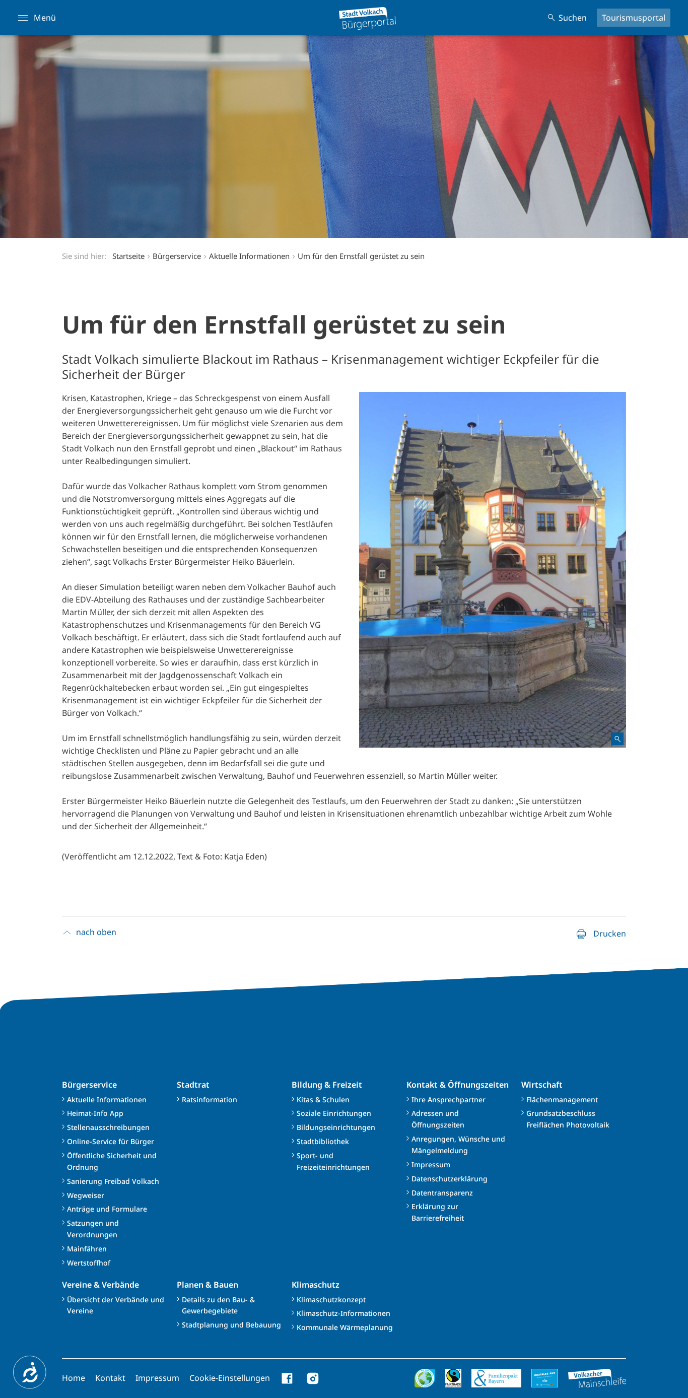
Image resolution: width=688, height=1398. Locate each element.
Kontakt (110, 1377)
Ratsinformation (209, 1099)
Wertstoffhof (88, 1263)
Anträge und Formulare (107, 1209)
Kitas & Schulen (323, 1099)
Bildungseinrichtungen (336, 1127)
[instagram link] (312, 1378)
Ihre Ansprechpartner (448, 1099)
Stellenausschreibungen (108, 1127)
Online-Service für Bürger (110, 1141)
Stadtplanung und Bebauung (231, 1324)
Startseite (128, 256)
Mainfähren (87, 1248)
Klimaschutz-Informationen (343, 1313)
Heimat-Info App (95, 1113)
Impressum (430, 1164)
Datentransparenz (442, 1192)
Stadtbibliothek (323, 1141)
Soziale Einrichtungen (334, 1113)
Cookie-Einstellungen (229, 1377)
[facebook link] (287, 1378)
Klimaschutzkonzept (331, 1299)
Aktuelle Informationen (107, 1099)
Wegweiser (85, 1195)
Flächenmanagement (562, 1099)
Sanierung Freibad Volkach (113, 1181)
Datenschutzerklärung (449, 1178)
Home (73, 1377)
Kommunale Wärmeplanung (345, 1327)
